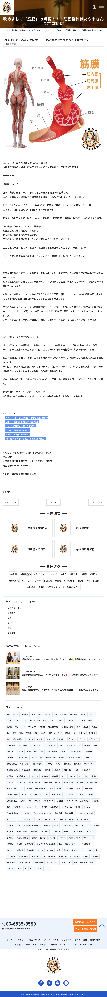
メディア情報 (52, 751)
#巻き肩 (74, 574)
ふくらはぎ (21, 782)
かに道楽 (57, 770)
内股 (82, 795)
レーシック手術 (41, 807)
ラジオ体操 (11, 745)
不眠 (95, 745)
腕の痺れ (10, 850)
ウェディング (20, 727)
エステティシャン (38, 856)
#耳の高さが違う (71, 587)
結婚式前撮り (53, 727)
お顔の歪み (44, 831)
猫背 (10, 622)
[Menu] (101, 7)
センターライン (78, 850)
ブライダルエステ (13, 825)
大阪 (55, 714)
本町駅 (82, 721)
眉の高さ (10, 838)
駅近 (36, 733)
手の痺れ (62, 838)
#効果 (63, 574)
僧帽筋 (77, 807)
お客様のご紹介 (22, 758)
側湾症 (9, 727)
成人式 (85, 727)
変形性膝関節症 (22, 838)
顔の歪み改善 (69, 782)
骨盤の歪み (68, 770)
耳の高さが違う (67, 727)
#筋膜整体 (26, 574)
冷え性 (56, 825)
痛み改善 (46, 825)
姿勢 (10, 617)
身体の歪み (47, 782)
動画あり (62, 739)
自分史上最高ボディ (14, 813)
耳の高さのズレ (12, 770)
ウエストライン (49, 745)
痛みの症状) (37, 764)
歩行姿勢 (95, 856)
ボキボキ (87, 807)
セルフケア (29, 739)
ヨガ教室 (60, 721)
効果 (45, 721)
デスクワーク (32, 751)
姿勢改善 (92, 714)
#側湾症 (31, 587)
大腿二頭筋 (56, 795)
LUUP (43, 733)
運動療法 (10, 844)
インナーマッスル (75, 751)
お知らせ (82, 739)
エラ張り (40, 739)
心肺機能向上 (12, 801)
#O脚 (96, 580)
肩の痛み (50, 850)
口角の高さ (11, 856)
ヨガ (51, 721)
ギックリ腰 (51, 739)
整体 (21, 733)
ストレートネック (13, 721)
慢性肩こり (86, 844)
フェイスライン (79, 733)
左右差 (96, 825)
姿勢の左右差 (38, 862)
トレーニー (91, 831)
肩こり (32, 868)
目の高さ (51, 856)
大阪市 (66, 831)
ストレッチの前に (83, 819)
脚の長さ (87, 745)
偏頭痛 (66, 850)
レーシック (27, 807)
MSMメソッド (89, 838)
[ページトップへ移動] (102, 925)
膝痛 (8, 807)
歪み (92, 862)
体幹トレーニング (73, 745)
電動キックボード (55, 733)
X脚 (8, 733)
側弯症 (42, 838)
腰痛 (39, 868)
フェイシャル (67, 825)
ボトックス (56, 831)
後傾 (78, 788)
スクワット (11, 819)
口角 (60, 844)
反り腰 (28, 733)
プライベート (72, 721)
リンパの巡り (84, 776)
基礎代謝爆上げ (22, 776)
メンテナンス (67, 807)
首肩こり (72, 776)
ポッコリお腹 (12, 788)
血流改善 (20, 751)
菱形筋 (57, 782)
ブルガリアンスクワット (42, 813)
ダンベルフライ (34, 801)
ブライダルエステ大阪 (31, 825)
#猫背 (80, 580)
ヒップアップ (25, 764)
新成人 (94, 727)
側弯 (90, 721)
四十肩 (40, 850)
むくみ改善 (86, 770)
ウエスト (72, 739)
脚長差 (85, 856)
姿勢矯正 (88, 751)
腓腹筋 (94, 776)
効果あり (63, 714)
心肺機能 (60, 801)
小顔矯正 (11, 632)
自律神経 (49, 764)
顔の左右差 (26, 770)
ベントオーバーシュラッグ (47, 819)
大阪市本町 (31, 850)
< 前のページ (10, 502)
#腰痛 (58, 580)
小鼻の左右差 (92, 850)
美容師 (47, 770)
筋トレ (47, 868)
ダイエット (66, 862)
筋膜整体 (6, 491)
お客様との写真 (74, 838)
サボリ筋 (35, 776)
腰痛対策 (67, 764)
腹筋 (8, 739)
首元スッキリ (75, 856)
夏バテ (58, 764)
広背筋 (29, 788)
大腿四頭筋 (84, 801)
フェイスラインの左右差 (46, 844)
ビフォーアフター (72, 844)
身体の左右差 (23, 856)
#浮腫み (94, 574)
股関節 (34, 838)
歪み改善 (92, 733)
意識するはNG (89, 764)
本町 (8, 714)
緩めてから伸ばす (67, 819)
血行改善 (10, 751)
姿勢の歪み (37, 770)
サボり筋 (16, 807)
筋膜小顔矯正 (12, 764)
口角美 (67, 733)
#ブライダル (53, 587)
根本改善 (10, 831)
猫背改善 (45, 776)
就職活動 (55, 776)
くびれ (61, 745)
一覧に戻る (53, 502)
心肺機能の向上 (41, 788)
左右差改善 (54, 807)
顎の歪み (80, 782)
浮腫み (82, 714)
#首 (88, 580)
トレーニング (37, 758)
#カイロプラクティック (46, 574)
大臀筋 (27, 813)
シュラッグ (91, 795)
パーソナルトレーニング (39, 795)
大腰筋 (62, 751)
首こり (24, 795)
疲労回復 (10, 758)
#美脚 (84, 574)
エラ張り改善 (22, 831)
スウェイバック (34, 782)
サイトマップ (65, 949)
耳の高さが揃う (75, 758)
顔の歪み (62, 758)
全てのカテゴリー (15, 607)
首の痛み (70, 788)
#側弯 (41, 587)
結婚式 (42, 727)
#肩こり (48, 580)
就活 (63, 776)
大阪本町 (51, 838)
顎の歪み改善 (92, 782)
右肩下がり (29, 844)
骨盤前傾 (10, 776)
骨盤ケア (60, 788)
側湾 (58, 850)
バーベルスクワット (25, 819)
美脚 (40, 714)
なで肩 (19, 844)
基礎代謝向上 (70, 813)
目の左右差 (62, 856)
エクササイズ (35, 745)
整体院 (15, 714)
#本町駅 (13, 574)
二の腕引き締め (12, 795)
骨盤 (14, 733)
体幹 (21, 788)
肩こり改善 (22, 745)
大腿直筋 (95, 801)
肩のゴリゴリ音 (53, 862)
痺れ (77, 825)
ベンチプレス (48, 801)
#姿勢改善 (13, 580)
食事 (78, 727)
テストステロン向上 (85, 813)
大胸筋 (22, 801)
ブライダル (32, 727)
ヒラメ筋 (10, 782)
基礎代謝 (58, 813)
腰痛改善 (33, 831)
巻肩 (77, 770)
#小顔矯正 (69, 580)
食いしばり (86, 825)
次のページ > (96, 502)
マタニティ (11, 868)
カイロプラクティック (31, 721)
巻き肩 (11, 627)
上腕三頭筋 (88, 788)
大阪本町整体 (12, 862)
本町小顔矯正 (25, 862)
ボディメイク (94, 739)
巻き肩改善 (17, 739)
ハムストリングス (70, 795)
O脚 (19, 868)
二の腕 (86, 758)
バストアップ (72, 801)
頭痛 (75, 862)
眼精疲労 (20, 850)
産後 (52, 788)
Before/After (50, 758)
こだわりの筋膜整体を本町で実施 (19, 474)
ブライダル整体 (78, 831)
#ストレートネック (31, 580)
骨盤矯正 (83, 862)
